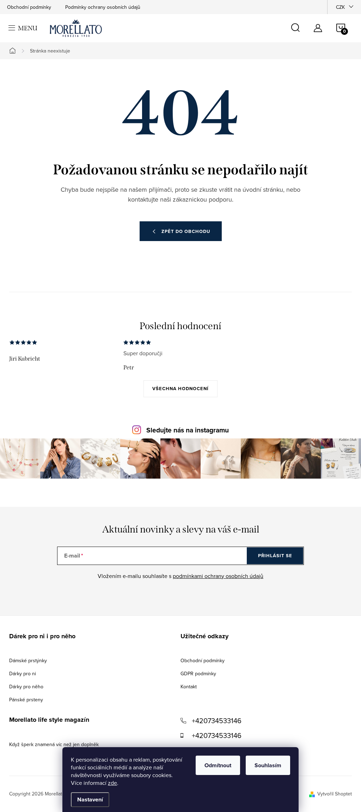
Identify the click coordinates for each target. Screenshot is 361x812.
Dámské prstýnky (28, 660)
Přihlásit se (275, 555)
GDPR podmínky (198, 673)
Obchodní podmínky (29, 7)
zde (112, 783)
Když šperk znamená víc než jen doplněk (54, 744)
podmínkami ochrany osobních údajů (218, 576)
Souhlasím (268, 765)
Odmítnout (217, 765)
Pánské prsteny (26, 699)
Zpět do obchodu (185, 231)
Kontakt (188, 686)
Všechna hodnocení (180, 388)
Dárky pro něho (26, 686)
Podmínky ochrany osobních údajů (102, 7)
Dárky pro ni (22, 673)
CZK (340, 7)
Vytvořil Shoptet (334, 793)
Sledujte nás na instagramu (187, 430)
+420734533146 (216, 720)
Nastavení (90, 799)
